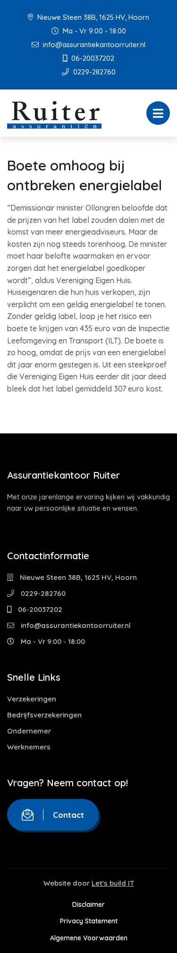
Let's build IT (113, 883)
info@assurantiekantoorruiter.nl (93, 44)
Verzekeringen (31, 698)
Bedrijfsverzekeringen (44, 714)
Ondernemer (29, 730)
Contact (68, 815)
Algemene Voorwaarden (88, 938)
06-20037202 (91, 58)
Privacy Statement (89, 921)
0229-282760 (93, 71)
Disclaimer (88, 904)
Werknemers (29, 746)
